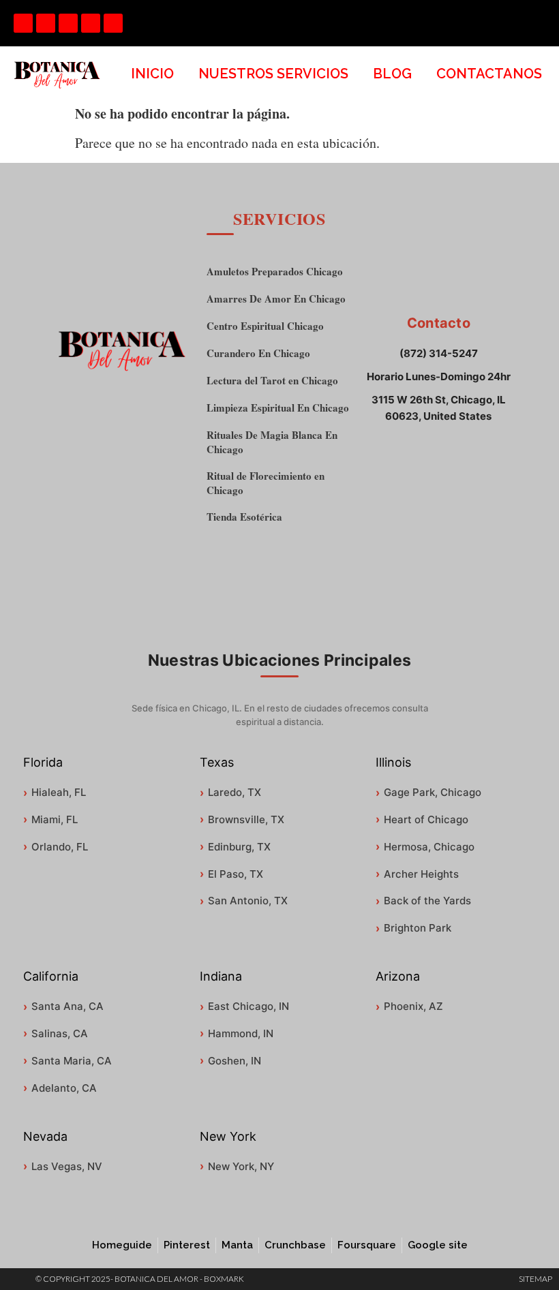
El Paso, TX (235, 873)
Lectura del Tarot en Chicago (272, 380)
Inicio (152, 73)
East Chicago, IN (248, 1006)
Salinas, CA (59, 1033)
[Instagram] (90, 23)
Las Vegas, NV (66, 1166)
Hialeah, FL (58, 792)
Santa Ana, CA (67, 1006)
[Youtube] (68, 23)
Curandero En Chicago (258, 353)
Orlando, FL (59, 846)
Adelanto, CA (64, 1087)
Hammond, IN (240, 1033)
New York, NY (241, 1166)
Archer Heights (421, 873)
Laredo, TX (234, 792)
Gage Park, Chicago (432, 792)
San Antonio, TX (248, 900)
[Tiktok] (45, 23)
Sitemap (535, 1279)
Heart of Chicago (426, 819)
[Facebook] (23, 23)
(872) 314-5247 (438, 353)
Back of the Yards (427, 900)
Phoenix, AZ (413, 1006)
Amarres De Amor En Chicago (276, 299)
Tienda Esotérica (244, 517)
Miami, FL (54, 819)
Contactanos (489, 73)
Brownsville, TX (246, 819)
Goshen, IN (234, 1060)
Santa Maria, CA (71, 1060)
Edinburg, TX (239, 846)
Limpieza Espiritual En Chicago (278, 408)
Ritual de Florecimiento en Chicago (265, 483)
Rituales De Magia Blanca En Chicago (272, 442)
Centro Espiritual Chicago (265, 326)
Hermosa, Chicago (429, 846)
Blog (392, 73)
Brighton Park (417, 927)
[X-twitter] (113, 23)
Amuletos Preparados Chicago (275, 271)
